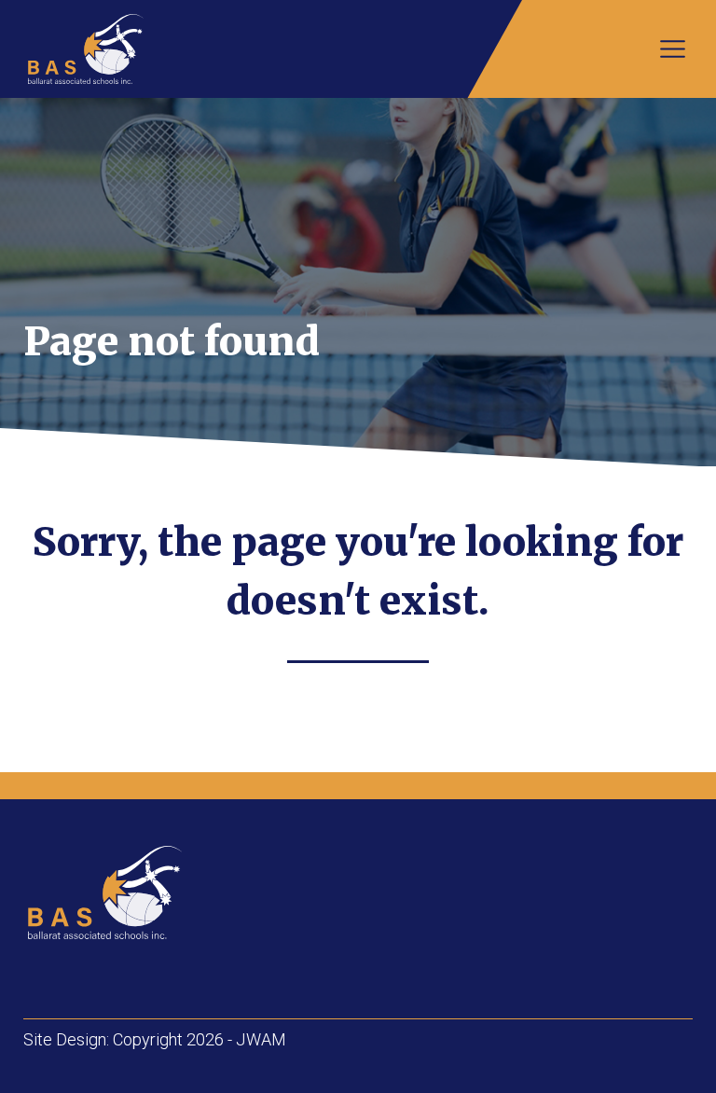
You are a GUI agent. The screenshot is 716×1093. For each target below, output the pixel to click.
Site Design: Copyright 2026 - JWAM (154, 1039)
